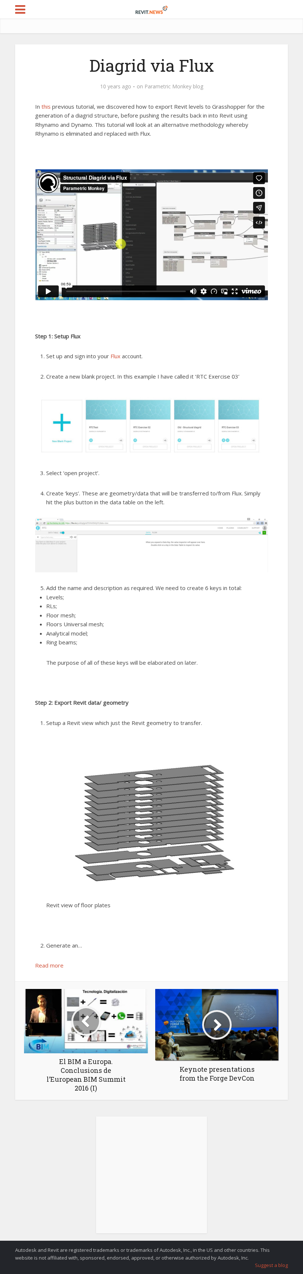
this (46, 106)
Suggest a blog (271, 1265)
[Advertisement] (151, 1179)
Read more (49, 965)
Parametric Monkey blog (173, 86)
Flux (115, 356)
